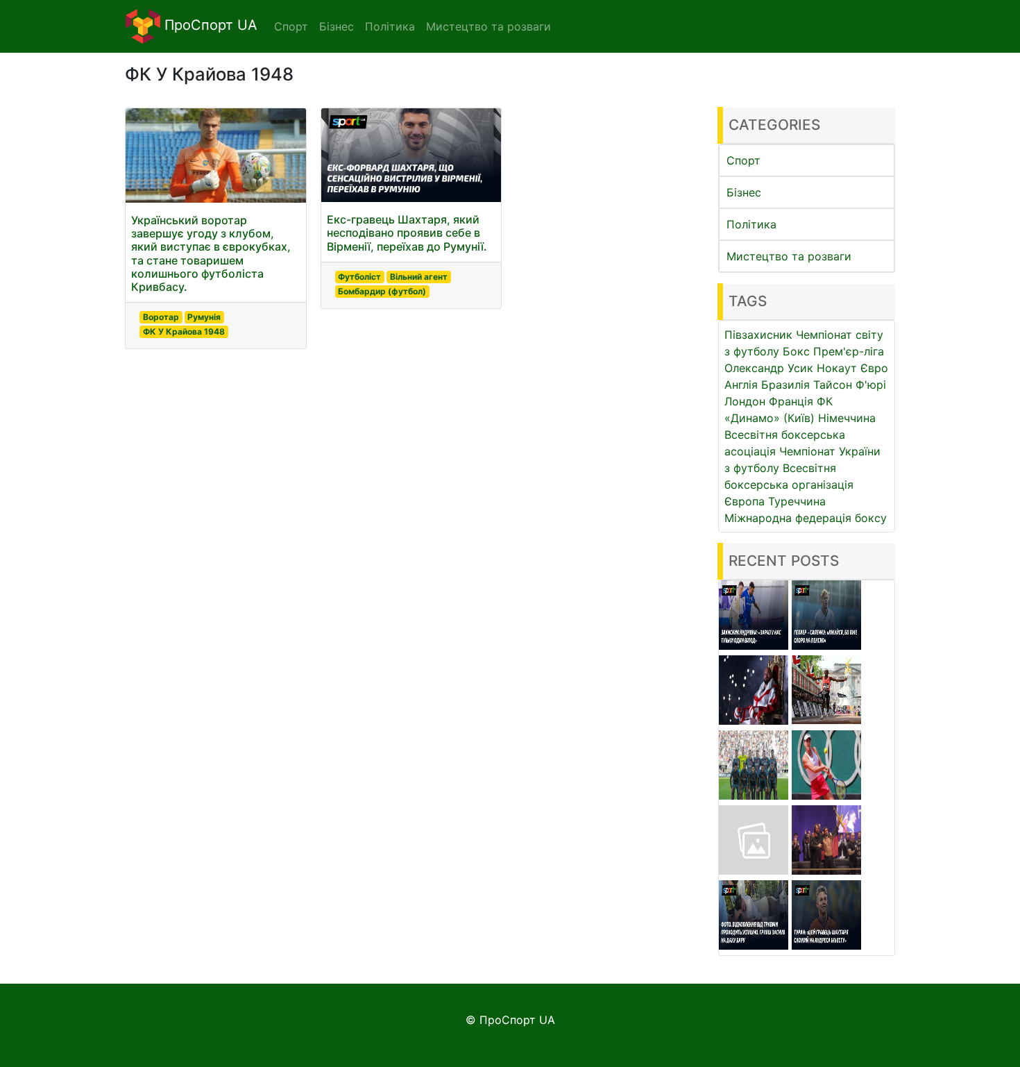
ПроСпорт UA (208, 25)
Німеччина (847, 418)
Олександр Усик (768, 368)
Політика (751, 224)
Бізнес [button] (336, 26)
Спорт (743, 160)
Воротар (161, 317)
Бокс (796, 351)
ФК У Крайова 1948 (184, 331)
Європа (744, 501)
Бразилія (785, 385)
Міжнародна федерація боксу (805, 518)
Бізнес (743, 192)
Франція (791, 401)
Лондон (744, 401)
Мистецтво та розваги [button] (488, 26)
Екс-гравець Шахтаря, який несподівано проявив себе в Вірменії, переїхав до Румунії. (407, 232)
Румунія (204, 317)
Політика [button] (390, 26)
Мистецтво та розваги (788, 256)
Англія (741, 385)
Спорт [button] (291, 26)
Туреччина (797, 501)
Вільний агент (419, 276)
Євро (874, 368)
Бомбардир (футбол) (382, 291)
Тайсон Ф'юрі (849, 385)
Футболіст (359, 276)
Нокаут (837, 368)
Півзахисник (758, 335)
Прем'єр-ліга (848, 351)
